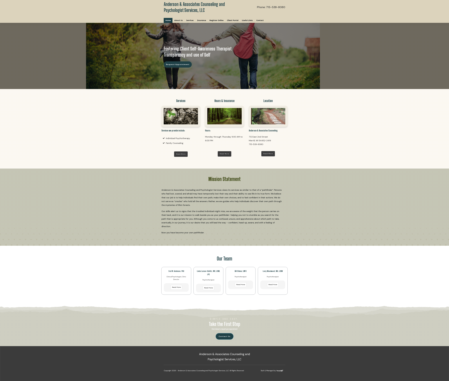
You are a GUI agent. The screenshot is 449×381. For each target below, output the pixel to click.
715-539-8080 (275, 7)
